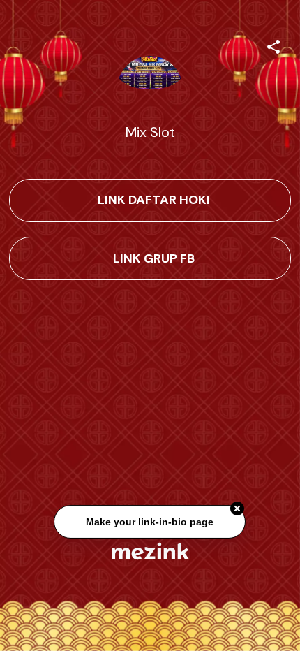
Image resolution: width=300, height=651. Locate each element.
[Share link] (273, 45)
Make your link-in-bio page (150, 522)
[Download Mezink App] (150, 550)
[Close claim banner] (238, 510)
